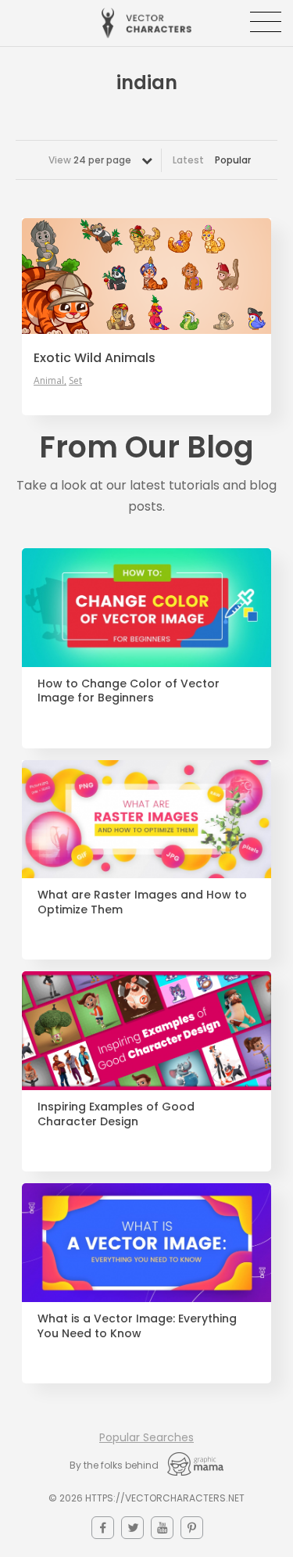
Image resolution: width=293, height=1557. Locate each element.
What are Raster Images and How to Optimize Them (142, 902)
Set (75, 381)
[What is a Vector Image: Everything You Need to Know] (146, 1242)
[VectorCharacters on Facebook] (102, 1527)
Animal (49, 381)
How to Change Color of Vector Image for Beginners (129, 691)
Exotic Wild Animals (94, 358)
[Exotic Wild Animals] (146, 275)
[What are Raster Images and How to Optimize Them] (146, 819)
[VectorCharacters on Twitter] (132, 1527)
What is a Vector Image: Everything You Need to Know (137, 1326)
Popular (233, 160)
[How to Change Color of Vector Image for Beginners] (146, 607)
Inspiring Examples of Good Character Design (116, 1114)
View (89, 160)
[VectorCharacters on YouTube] (162, 1527)
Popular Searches (146, 1437)
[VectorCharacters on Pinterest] (191, 1527)
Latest (188, 160)
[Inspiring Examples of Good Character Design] (146, 1030)
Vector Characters (146, 23)
